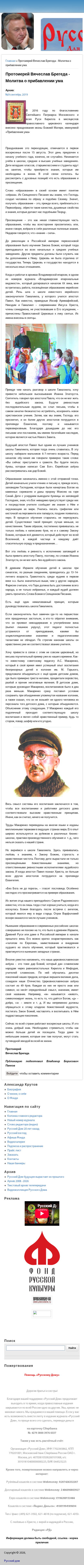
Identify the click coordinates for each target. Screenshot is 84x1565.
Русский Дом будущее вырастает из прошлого (35, 1176)
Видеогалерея (16, 1141)
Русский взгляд (17, 1133)
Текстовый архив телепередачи (26, 1185)
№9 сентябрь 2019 (17, 94)
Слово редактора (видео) (22, 1124)
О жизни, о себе (16, 1093)
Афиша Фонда (16, 1137)
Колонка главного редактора (24, 1115)
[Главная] (17, 48)
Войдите (12, 1073)
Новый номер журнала (21, 1120)
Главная (10, 60)
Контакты (13, 1159)
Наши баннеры (16, 1163)
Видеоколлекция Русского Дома (27, 1189)
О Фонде (12, 1098)
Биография (14, 1089)
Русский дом (12, 1560)
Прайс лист (14, 1150)
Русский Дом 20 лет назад (23, 1128)
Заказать (12, 1154)
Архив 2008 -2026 (18, 1181)
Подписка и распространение (25, 1146)
